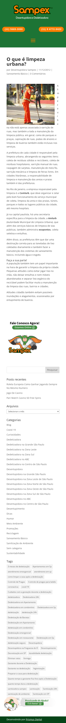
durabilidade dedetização (40, 653)
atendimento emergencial (19, 571)
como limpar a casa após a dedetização (25, 576)
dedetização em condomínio (20, 627)
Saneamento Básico (17, 73)
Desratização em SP (17, 653)
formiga (27, 658)
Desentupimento (16, 508)
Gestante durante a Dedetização (22, 663)
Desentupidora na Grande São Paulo (26, 474)
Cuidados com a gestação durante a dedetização (29, 592)
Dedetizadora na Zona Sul (20, 454)
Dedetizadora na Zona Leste (22, 449)
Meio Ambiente (15, 523)
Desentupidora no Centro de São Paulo (27, 503)
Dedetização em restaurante (20, 637)
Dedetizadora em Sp (46, 607)
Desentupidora (15, 469)
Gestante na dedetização (19, 668)
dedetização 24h (29, 612)
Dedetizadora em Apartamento (22, 602)
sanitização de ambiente (19, 694)
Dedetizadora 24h (31, 597)
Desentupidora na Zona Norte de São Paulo (30, 483)
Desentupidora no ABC (19, 498)
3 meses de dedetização (18, 566)
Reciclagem (13, 533)
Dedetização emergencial (19, 632)
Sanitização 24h (50, 688)
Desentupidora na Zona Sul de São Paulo (28, 493)
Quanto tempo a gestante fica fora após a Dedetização (32, 678)
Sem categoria (14, 548)
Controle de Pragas (16, 582)
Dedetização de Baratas (18, 617)
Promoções (12, 528)
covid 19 (25, 586)
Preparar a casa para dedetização (23, 673)
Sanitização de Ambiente (20, 543)
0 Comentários (38, 73)
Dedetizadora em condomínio (21, 607)
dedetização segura (16, 643)
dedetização (13, 612)
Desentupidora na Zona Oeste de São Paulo (30, 488)
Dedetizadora (14, 439)
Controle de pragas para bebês (42, 582)
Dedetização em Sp (45, 637)
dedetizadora (14, 597)
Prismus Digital (34, 719)
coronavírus (13, 586)
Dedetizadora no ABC (18, 459)
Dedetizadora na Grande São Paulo (25, 444)
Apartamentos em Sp (42, 566)
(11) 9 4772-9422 (51, 29)
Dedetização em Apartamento (21, 622)
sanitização (35, 688)
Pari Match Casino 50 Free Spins (24, 397)
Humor (10, 518)
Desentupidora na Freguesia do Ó (23, 648)
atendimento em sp (42, 571)
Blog (9, 424)
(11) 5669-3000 (14, 29)
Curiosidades (14, 434)
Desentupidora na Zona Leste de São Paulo (30, 479)
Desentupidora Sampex (23, 69)
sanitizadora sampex (17, 688)
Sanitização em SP (41, 694)
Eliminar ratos (14, 658)
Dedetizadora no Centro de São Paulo (27, 464)
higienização (39, 668)
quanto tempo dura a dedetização (23, 683)
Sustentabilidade (16, 553)
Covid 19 (11, 429)
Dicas (9, 513)
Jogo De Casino (14, 392)
